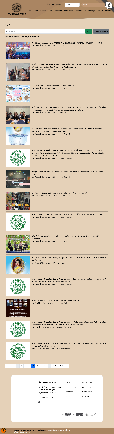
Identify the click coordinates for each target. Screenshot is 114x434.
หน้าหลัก (68, 383)
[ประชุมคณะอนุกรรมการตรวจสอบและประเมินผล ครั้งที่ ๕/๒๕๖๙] (18, 308)
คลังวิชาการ (86, 387)
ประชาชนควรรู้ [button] (89, 10)
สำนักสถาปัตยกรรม (17, 13)
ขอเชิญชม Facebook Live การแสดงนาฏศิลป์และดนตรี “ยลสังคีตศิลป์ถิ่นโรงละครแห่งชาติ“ (67, 43)
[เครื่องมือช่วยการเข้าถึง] (3, 430)
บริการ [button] (99, 10)
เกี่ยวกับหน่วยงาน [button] (41, 10)
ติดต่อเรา (85, 396)
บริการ (67, 396)
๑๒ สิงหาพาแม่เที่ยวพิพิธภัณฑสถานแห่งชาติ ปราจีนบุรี (53, 86)
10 (45, 365)
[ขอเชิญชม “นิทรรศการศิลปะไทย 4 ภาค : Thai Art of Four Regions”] (18, 201)
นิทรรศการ (78, 10)
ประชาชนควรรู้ (87, 391)
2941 (55, 365)
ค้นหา (89, 31)
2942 (62, 365)
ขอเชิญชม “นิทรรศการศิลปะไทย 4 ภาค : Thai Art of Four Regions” (59, 193)
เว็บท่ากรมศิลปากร (56, 4)
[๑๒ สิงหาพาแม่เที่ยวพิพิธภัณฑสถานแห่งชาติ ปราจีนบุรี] (18, 93)
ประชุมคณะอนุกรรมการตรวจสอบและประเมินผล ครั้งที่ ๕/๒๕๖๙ (56, 300)
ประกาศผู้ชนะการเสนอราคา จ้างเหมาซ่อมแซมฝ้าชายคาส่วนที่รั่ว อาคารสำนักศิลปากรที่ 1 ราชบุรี (68, 214)
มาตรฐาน (61, 430)
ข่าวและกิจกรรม (71, 387)
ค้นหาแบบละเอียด (101, 31)
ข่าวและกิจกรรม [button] (55, 10)
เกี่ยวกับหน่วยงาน (89, 383)
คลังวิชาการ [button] (68, 10)
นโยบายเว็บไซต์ (52, 430)
